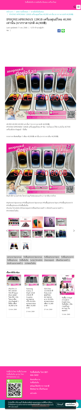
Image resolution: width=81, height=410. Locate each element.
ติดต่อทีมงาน (35, 379)
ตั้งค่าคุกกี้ (60, 404)
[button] (74, 7)
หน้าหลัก (33, 393)
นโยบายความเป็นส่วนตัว (47, 404)
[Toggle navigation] (78, 7)
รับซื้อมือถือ (34, 382)
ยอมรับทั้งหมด (70, 404)
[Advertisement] (40, 50)
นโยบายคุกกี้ (14, 406)
